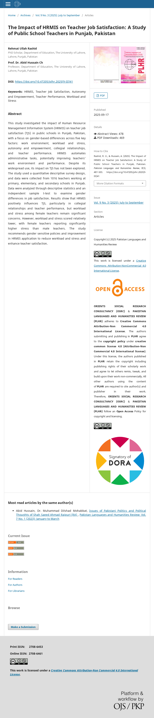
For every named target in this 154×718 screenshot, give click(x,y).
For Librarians (16, 591)
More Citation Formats (110, 183)
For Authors (15, 585)
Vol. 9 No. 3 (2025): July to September (57, 15)
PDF (102, 95)
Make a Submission (23, 627)
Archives (25, 15)
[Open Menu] (8, 4)
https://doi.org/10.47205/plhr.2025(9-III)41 (44, 81)
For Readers (15, 579)
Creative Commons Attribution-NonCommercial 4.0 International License (120, 265)
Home (11, 15)
